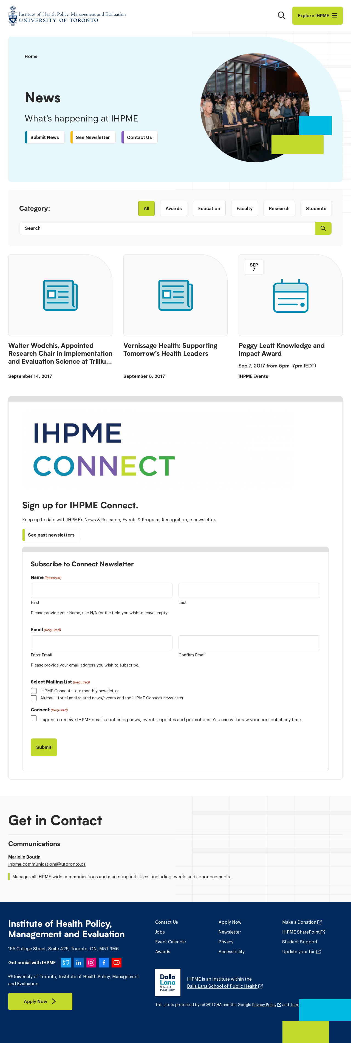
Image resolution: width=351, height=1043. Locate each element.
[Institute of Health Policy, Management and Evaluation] (67, 15)
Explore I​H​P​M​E (313, 15)
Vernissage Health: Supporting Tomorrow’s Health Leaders (170, 349)
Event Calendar (170, 942)
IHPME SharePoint (301, 932)
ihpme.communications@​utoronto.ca (47, 864)
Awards (162, 951)
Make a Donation (299, 922)
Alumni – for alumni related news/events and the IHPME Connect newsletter (111, 698)
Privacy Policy (264, 1005)
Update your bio (299, 951)
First (35, 602)
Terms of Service (305, 1005)
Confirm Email (192, 655)
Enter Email (41, 655)
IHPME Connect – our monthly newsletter (79, 691)
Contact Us (166, 922)
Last (183, 602)
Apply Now (230, 922)
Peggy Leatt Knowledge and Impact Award (282, 349)
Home (31, 56)
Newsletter (230, 932)
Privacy (226, 942)
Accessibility (232, 951)
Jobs (160, 932)
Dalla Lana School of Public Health (222, 986)
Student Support (300, 942)
